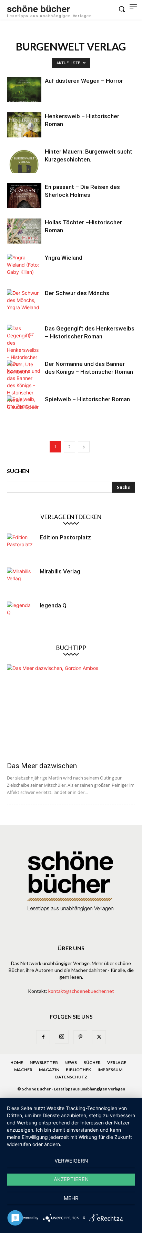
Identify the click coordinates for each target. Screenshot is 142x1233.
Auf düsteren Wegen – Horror (84, 80)
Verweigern (71, 1160)
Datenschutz (71, 1076)
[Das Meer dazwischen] (71, 710)
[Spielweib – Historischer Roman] (24, 408)
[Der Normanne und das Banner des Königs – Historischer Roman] (24, 385)
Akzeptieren (71, 1179)
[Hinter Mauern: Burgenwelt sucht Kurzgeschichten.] (24, 160)
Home (16, 1062)
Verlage (116, 1062)
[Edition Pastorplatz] (20, 547)
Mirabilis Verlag (60, 571)
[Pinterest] (80, 1037)
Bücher (92, 1062)
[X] (99, 1037)
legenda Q (53, 605)
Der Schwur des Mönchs (77, 293)
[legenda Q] (20, 615)
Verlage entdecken (71, 517)
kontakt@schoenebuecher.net (81, 991)
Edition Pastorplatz (65, 537)
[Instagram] (62, 1037)
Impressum (110, 1069)
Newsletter (44, 1062)
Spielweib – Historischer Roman (87, 399)
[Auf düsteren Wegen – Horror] (24, 89)
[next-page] (84, 446)
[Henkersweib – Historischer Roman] (24, 124)
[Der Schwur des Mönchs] (24, 301)
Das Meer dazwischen (42, 766)
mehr (71, 1198)
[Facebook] (43, 1037)
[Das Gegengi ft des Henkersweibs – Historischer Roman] (24, 350)
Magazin (49, 1069)
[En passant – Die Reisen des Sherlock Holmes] (24, 195)
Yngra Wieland (63, 257)
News (70, 1062)
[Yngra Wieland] (24, 266)
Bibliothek (78, 1069)
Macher (23, 1069)
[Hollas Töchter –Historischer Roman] (24, 231)
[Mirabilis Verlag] (20, 581)
